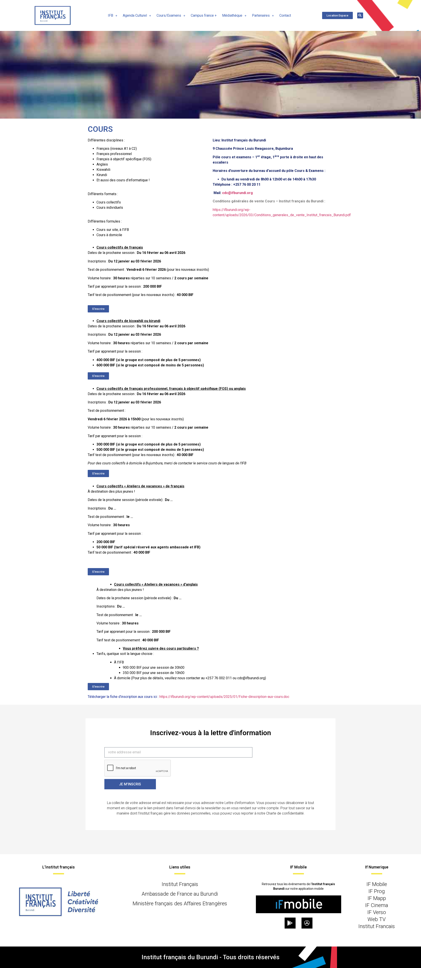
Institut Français (180, 884)
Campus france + (204, 15)
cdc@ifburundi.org (237, 193)
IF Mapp (376, 898)
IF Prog (376, 891)
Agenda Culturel (135, 15)
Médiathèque (232, 15)
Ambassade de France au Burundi (180, 894)
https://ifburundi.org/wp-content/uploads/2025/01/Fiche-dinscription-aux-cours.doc (224, 697)
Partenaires (261, 15)
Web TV (376, 919)
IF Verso (376, 912)
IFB (110, 15)
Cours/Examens (169, 15)
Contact (285, 15)
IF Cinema (376, 905)
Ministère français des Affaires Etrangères (180, 903)
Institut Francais (376, 926)
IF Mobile (376, 884)
